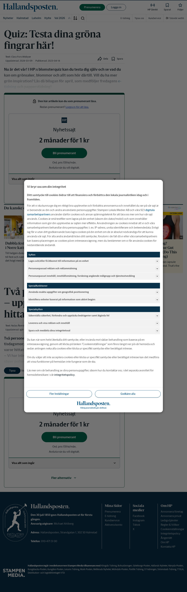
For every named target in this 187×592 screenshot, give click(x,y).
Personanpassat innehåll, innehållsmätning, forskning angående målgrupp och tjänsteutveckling (81, 275)
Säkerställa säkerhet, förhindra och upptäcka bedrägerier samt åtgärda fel (68, 315)
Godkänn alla (128, 393)
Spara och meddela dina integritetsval (49, 330)
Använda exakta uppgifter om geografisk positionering (58, 292)
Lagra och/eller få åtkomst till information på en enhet (58, 260)
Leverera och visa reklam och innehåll (49, 323)
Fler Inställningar (59, 393)
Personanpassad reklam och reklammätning (52, 268)
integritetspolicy (64, 374)
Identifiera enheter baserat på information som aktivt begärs (61, 299)
